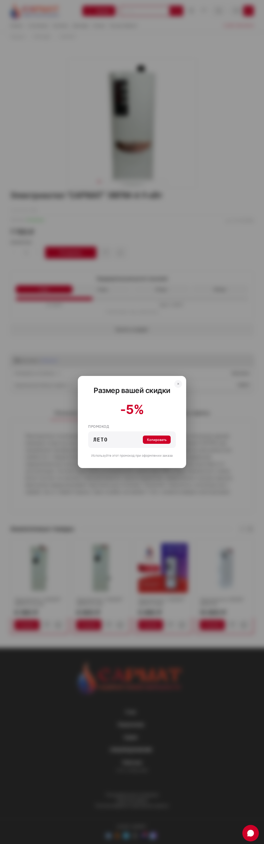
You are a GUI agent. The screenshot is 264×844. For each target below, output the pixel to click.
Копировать (157, 439)
